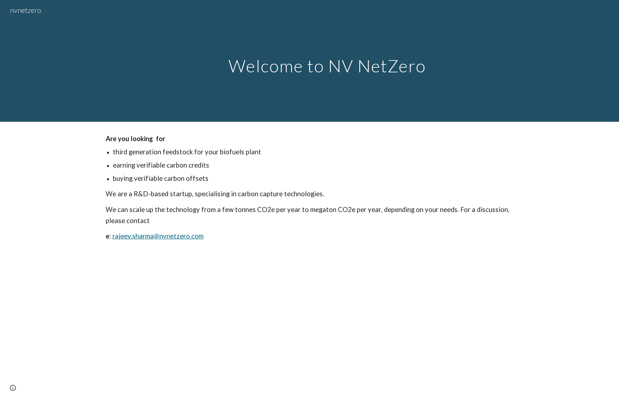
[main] (327, 61)
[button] (13, 388)
